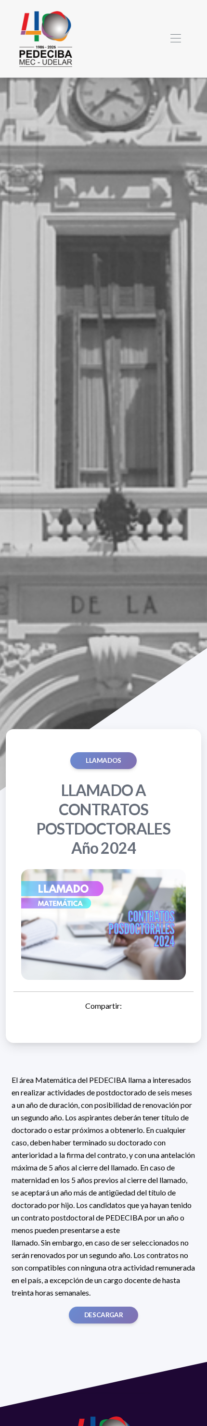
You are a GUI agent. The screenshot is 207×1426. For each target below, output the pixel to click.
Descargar (103, 1315)
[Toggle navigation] (175, 38)
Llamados (103, 760)
